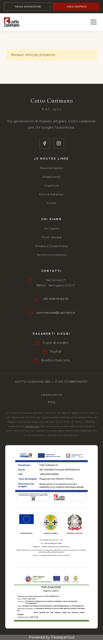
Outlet (51, 203)
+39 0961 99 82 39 (55, 299)
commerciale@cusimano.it (55, 312)
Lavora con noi (51, 394)
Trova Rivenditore (27, 6)
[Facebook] (44, 143)
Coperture (51, 185)
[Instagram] (59, 143)
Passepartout (62, 637)
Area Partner (76, 6)
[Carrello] (71, 22)
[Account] (82, 22)
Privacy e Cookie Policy (52, 246)
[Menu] (93, 22)
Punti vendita (52, 237)
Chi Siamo (51, 228)
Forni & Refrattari (51, 194)
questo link (32, 426)
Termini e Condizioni (51, 255)
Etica (51, 402)
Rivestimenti (51, 177)
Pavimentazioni (51, 168)
